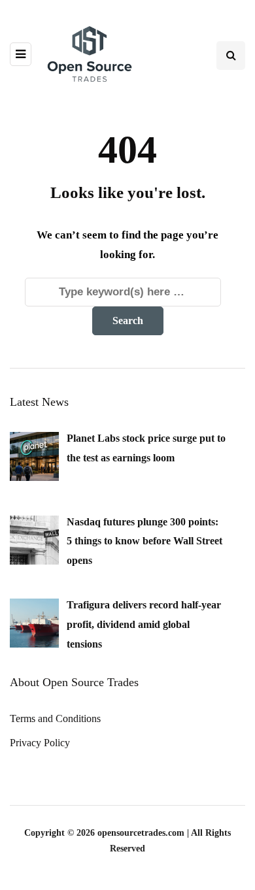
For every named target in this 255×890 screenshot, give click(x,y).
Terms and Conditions (55, 718)
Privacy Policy (40, 742)
